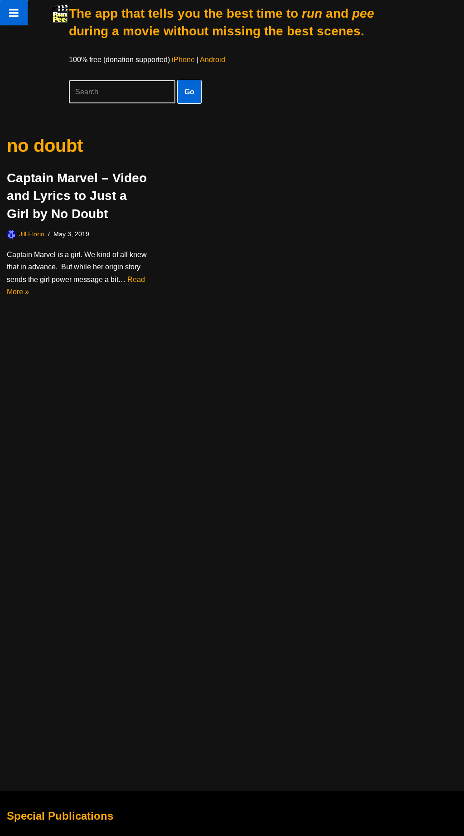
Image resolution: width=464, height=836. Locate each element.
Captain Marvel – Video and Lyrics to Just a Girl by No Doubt (77, 195)
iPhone (183, 59)
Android (212, 59)
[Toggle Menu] (14, 12)
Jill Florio (31, 234)
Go (189, 92)
